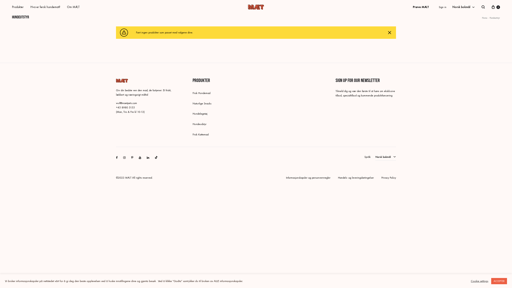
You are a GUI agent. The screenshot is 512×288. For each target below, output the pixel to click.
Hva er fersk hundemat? (45, 7)
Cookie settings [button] (479, 281)
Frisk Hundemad (201, 93)
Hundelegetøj (200, 113)
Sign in (442, 7)
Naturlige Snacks (202, 103)
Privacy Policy (388, 177)
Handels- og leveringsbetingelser (356, 177)
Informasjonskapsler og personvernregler (308, 177)
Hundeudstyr (199, 124)
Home (484, 18)
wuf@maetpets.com (126, 103)
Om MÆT (73, 7)
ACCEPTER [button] (499, 281)
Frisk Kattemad (201, 134)
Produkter (18, 7)
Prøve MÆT (421, 7)
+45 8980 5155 (125, 107)
